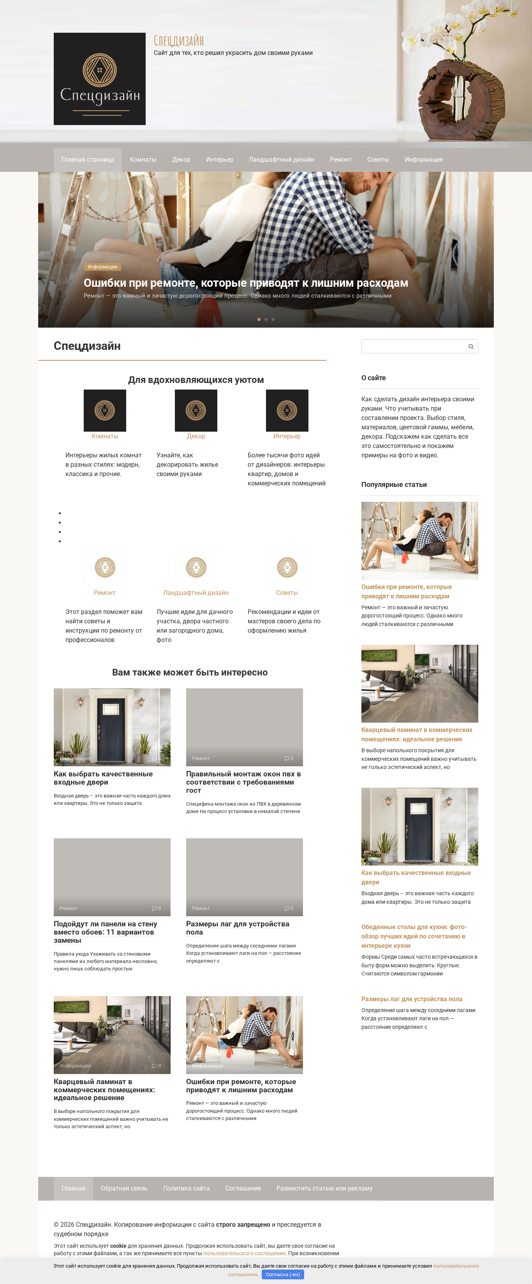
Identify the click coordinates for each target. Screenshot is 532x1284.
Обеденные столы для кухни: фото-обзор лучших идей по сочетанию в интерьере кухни (414, 936)
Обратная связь (124, 1188)
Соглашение (243, 1188)
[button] (259, 319)
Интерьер (219, 159)
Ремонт (341, 159)
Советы (378, 159)
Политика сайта (186, 1188)
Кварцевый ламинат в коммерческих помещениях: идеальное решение (104, 1089)
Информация (424, 159)
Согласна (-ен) (283, 1274)
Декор (181, 159)
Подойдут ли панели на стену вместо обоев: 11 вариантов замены (105, 932)
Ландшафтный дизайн (281, 159)
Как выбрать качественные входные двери (103, 778)
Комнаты (143, 159)
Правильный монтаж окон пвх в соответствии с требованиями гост (243, 782)
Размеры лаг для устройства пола (237, 928)
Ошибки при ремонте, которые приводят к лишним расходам (241, 1085)
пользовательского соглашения (244, 1253)
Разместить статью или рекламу (325, 1188)
